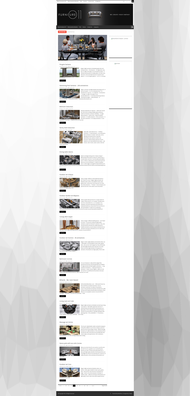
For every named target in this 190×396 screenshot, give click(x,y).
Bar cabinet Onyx (70, 31)
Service (85, 1)
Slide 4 (92, 59)
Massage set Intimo (66, 322)
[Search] (133, 1)
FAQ (81, 1)
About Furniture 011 (61, 1)
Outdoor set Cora (65, 364)
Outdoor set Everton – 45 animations (72, 238)
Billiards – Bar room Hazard (69, 280)
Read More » (62, 80)
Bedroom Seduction (66, 107)
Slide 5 (102, 59)
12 (68, 385)
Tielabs (130, 393)
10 (65, 385)
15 (76, 385)
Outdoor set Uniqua (66, 174)
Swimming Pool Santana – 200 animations (74, 85)
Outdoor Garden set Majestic (69, 196)
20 (84, 385)
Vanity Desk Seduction (67, 128)
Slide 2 (73, 59)
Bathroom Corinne (66, 259)
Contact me (91, 1)
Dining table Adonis (66, 152)
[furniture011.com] (66, 14)
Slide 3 (82, 59)
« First (60, 385)
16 (79, 385)
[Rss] (123, 1)
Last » (93, 385)
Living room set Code (67, 301)
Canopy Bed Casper (66, 217)
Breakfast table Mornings (95, 49)
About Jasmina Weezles (73, 1)
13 (71, 385)
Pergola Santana (65, 64)
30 (87, 385)
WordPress (120, 393)
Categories (97, 1)
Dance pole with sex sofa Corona (71, 343)
